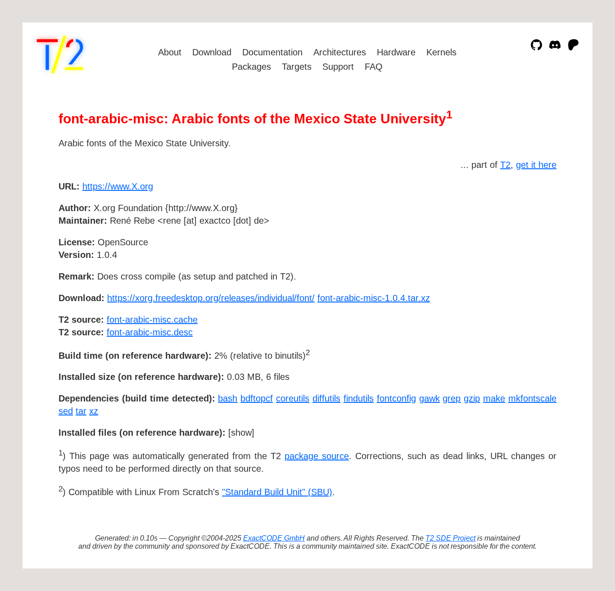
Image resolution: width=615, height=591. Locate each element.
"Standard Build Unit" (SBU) (277, 492)
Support (338, 67)
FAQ (374, 67)
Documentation (272, 52)
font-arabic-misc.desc (150, 332)
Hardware (396, 52)
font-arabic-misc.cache (152, 320)
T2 (505, 165)
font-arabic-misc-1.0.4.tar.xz (373, 298)
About (169, 52)
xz (93, 411)
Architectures (339, 52)
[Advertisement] (529, 239)
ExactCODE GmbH (274, 538)
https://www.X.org (117, 186)
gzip (472, 398)
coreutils (292, 398)
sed (66, 411)
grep (452, 398)
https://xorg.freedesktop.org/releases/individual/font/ (211, 298)
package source (317, 456)
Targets (297, 67)
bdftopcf (256, 398)
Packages (251, 67)
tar (81, 411)
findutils (359, 398)
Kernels (441, 52)
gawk (429, 398)
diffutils (326, 398)
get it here (536, 165)
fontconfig (396, 398)
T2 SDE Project (450, 538)
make (494, 398)
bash (227, 398)
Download (211, 52)
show (241, 433)
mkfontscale (532, 398)
